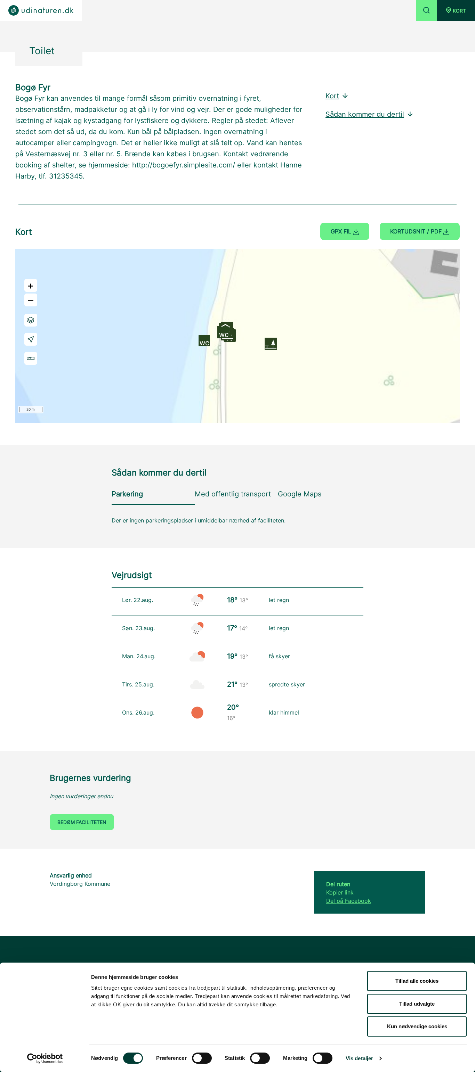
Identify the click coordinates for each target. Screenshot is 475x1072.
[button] (456, 10)
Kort (332, 96)
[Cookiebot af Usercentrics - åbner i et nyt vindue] (45, 1058)
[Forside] (40, 10)
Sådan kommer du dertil (364, 114)
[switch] (202, 1058)
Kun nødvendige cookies (417, 1026)
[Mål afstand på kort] (30, 358)
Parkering (127, 494)
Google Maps (299, 494)
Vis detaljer (359, 1058)
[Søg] (426, 10)
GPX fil (342, 231)
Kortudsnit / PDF (416, 231)
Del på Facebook (348, 900)
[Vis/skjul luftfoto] (30, 320)
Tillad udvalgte (417, 1004)
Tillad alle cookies (416, 981)
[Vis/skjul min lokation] (30, 339)
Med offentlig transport (233, 494)
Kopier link (340, 892)
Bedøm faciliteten (81, 822)
